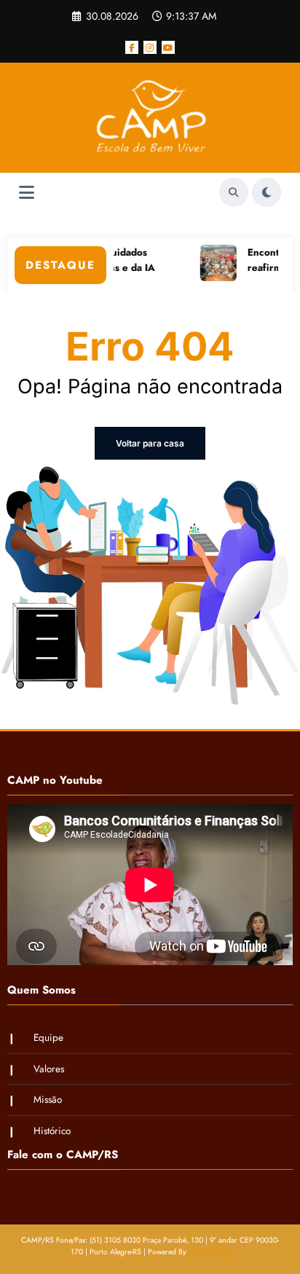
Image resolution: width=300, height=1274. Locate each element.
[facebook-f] (131, 47)
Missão (47, 1099)
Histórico (52, 1131)
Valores (48, 1069)
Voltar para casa (150, 443)
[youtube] (168, 47)
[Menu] (26, 192)
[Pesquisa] (233, 192)
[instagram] (150, 47)
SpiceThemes (209, 1251)
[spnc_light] (266, 192)
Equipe (48, 1038)
